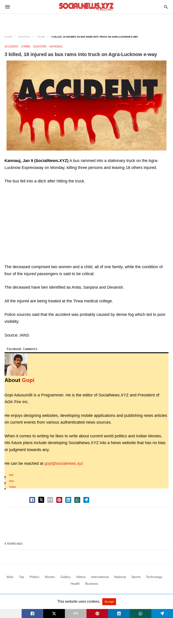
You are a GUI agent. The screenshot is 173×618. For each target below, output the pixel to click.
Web (11, 481)
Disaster (40, 46)
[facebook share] (32, 500)
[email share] (50, 500)
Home (8, 37)
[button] (86, 106)
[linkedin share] (68, 500)
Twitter (12, 486)
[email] (75, 613)
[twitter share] (41, 500)
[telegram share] (86, 500)
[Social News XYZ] (86, 7)
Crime (41, 37)
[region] (86, 21)
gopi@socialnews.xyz (63, 463)
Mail (11, 475)
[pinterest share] (59, 500)
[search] (165, 6)
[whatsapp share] (77, 500)
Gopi (28, 380)
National (56, 46)
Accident (11, 46)
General (24, 37)
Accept (109, 601)
